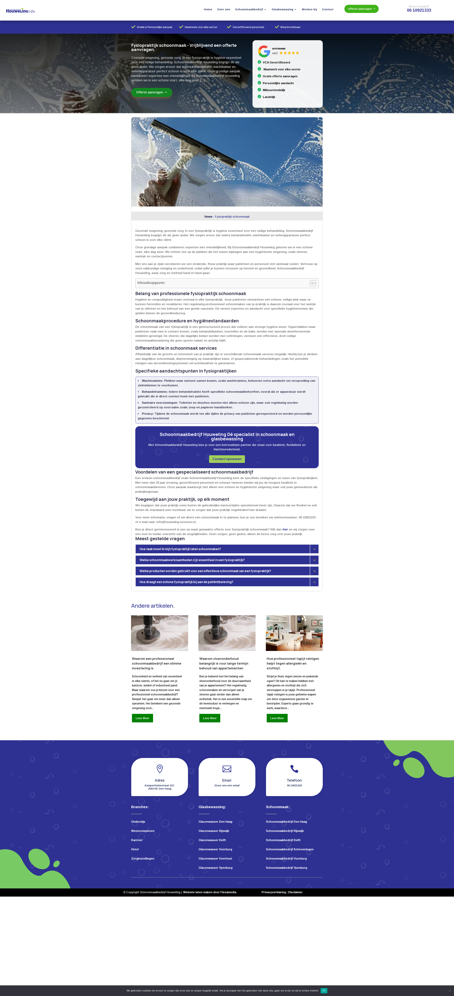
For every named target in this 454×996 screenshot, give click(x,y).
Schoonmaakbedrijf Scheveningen (290, 849)
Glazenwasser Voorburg (215, 849)
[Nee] (449, 990)
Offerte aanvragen (360, 8)
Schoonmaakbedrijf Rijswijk (285, 831)
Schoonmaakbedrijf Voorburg (286, 858)
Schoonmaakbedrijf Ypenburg (286, 868)
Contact (328, 9)
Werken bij (309, 9)
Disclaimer (295, 892)
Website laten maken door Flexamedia (209, 892)
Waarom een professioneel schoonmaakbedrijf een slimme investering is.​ (156, 663)
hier (285, 529)
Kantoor (137, 840)
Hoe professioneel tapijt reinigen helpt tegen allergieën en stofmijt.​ (293, 663)
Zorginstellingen (142, 858)
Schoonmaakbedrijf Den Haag (286, 822)
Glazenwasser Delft (212, 840)
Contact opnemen (227, 459)
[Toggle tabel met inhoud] (311, 283)
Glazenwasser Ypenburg (215, 868)
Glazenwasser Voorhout (215, 858)
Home (208, 9)
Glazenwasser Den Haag (215, 822)
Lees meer (142, 718)
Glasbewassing (282, 9)
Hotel (135, 849)
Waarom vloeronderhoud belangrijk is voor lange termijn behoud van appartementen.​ (223, 663)
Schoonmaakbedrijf (249, 9)
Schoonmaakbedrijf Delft (283, 840)
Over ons (223, 9)
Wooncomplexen (142, 831)
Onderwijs (138, 822)
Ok (324, 990)
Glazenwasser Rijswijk (214, 831)
